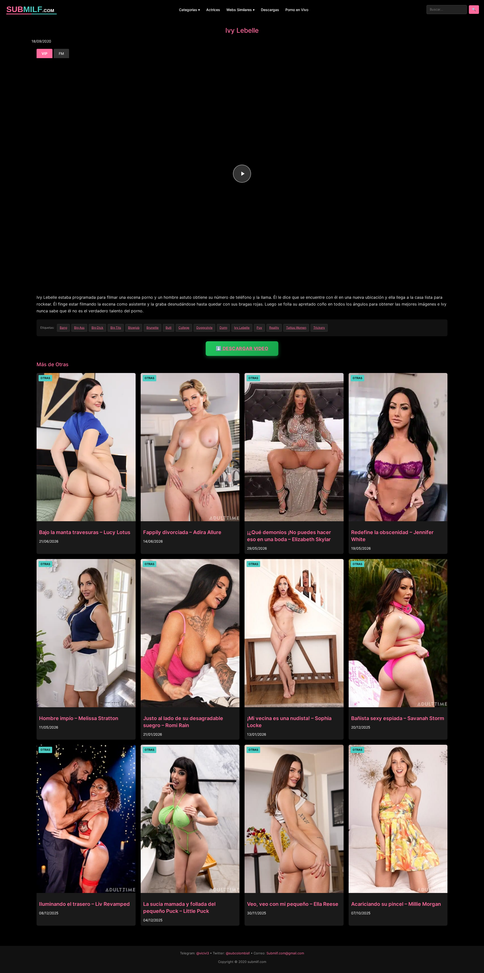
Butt (168, 327)
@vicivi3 (202, 953)
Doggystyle (204, 327)
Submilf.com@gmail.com (285, 953)
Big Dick (97, 327)
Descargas (270, 10)
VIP (44, 53)
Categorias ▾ (189, 10)
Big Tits (115, 327)
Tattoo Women (296, 327)
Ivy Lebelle (242, 327)
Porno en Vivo (296, 10)
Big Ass (79, 327)
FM (61, 53)
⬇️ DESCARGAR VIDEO (242, 348)
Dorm (223, 327)
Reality (274, 327)
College (183, 327)
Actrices (213, 10)
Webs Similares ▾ (240, 10)
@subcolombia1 (238, 953)
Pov (259, 327)
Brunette (152, 327)
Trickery (319, 327)
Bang (63, 327)
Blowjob (133, 327)
